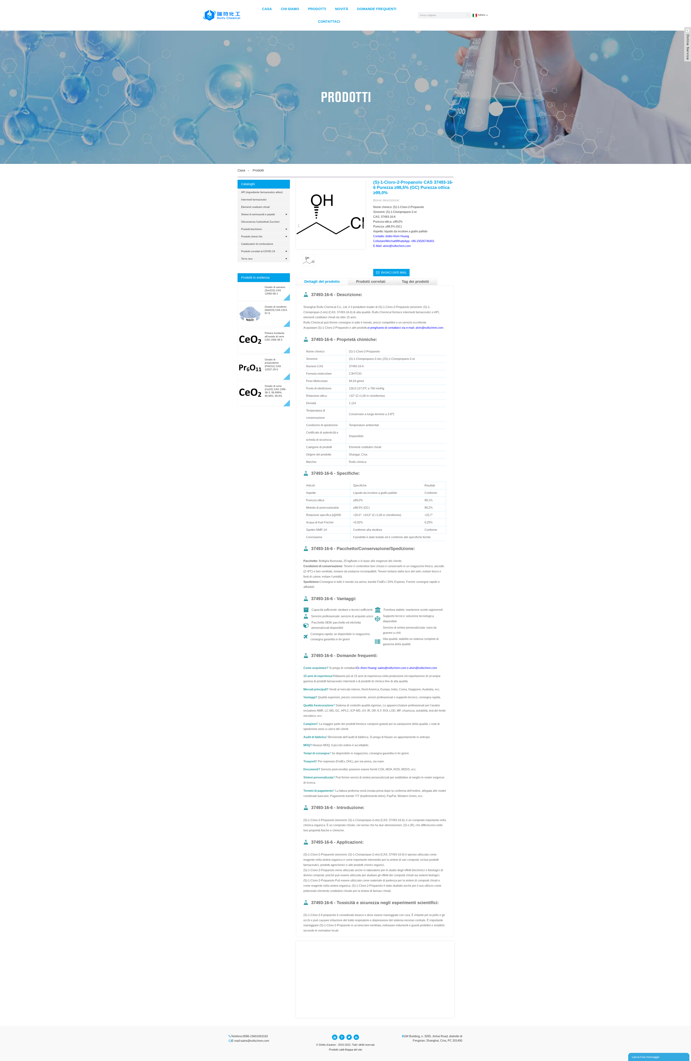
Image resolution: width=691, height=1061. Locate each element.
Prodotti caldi (336, 1049)
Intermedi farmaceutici (254, 199)
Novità (341, 9)
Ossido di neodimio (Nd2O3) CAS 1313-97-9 (276, 310)
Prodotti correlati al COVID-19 (258, 251)
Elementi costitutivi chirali (255, 207)
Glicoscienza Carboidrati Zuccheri (260, 221)
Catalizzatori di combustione (257, 243)
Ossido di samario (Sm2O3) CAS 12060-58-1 (275, 290)
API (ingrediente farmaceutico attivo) (262, 192)
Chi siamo (290, 9)
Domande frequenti (376, 9)
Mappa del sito (353, 1049)
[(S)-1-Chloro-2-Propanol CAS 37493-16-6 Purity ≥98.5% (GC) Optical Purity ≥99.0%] (308, 260)
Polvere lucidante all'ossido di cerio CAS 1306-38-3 (274, 336)
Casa (267, 9)
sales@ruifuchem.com (255, 1040)
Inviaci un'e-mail (394, 272)
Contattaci (329, 21)
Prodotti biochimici (251, 229)
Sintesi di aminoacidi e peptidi (258, 214)
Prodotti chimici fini (251, 236)
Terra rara (246, 258)
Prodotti (317, 9)
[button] (362, 225)
